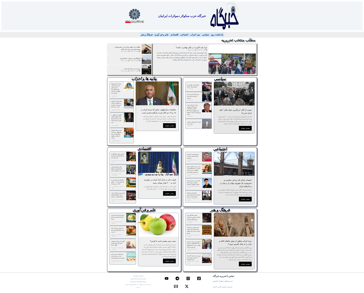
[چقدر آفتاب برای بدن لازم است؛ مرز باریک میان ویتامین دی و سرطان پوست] (131, 256)
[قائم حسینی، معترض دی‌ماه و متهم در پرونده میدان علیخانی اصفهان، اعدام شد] (207, 183)
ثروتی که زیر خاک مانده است (132, 68)
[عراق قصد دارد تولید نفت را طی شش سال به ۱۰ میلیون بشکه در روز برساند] (131, 182)
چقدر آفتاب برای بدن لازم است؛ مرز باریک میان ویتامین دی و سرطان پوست (117, 256)
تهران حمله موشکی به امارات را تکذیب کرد (194, 123)
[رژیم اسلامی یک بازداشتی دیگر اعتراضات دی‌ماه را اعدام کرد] (207, 157)
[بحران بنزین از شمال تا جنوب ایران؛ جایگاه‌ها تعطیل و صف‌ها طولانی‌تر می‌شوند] (131, 195)
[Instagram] (188, 278)
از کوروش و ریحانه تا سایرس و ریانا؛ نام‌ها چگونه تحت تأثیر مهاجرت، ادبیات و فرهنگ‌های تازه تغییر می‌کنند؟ (194, 244)
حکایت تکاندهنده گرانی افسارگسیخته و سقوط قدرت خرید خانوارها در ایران (117, 168)
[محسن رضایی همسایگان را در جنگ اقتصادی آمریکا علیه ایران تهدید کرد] (131, 156)
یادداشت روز (217, 34)
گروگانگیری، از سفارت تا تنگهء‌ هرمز (130, 58)
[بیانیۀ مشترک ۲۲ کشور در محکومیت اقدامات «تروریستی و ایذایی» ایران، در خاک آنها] (129, 103)
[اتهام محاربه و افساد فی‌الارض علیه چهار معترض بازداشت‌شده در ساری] (207, 195)
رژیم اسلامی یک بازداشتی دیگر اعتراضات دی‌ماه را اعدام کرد (193, 156)
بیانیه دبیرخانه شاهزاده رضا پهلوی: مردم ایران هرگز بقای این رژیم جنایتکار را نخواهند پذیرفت (116, 134)
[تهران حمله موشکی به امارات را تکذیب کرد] (207, 124)
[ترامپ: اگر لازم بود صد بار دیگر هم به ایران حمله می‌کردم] (207, 97)
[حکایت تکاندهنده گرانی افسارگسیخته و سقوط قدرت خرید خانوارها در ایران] (131, 169)
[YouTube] (167, 278)
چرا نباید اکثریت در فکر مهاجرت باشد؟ (191, 47)
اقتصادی (174, 34)
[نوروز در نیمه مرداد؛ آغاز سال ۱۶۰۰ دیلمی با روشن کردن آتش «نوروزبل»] (207, 258)
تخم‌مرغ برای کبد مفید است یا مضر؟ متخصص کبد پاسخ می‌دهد (117, 217)
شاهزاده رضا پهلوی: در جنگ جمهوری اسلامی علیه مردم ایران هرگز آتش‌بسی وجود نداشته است (116, 118)
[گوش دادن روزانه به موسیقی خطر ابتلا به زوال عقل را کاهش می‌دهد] (131, 243)
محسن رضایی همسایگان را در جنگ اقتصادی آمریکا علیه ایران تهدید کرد (117, 155)
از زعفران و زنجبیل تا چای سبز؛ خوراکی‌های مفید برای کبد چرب (117, 230)
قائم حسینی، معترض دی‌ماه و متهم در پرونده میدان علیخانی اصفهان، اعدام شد (193, 182)
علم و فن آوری (161, 34)
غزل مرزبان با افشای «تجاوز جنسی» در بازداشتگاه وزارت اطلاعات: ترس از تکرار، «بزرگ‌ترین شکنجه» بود (193, 169)
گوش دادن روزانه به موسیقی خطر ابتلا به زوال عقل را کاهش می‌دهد (118, 243)
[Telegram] (177, 278)
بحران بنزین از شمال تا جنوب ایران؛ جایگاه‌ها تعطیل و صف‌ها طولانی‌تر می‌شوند (118, 194)
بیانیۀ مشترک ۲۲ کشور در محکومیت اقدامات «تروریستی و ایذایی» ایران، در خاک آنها (116, 104)
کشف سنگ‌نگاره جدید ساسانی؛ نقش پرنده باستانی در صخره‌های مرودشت (193, 217)
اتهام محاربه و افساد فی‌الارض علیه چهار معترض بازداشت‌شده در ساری (193, 194)
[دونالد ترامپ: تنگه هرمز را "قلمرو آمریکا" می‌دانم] (207, 86)
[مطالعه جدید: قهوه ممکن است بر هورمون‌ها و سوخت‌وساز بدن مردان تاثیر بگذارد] (146, 49)
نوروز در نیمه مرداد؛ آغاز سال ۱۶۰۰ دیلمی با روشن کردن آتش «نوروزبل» (194, 257)
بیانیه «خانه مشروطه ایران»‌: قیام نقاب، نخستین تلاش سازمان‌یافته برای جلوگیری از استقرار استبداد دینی (116, 88)
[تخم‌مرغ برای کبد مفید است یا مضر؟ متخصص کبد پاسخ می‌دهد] (131, 217)
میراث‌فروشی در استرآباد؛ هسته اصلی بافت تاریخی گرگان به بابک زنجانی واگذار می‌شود (193, 230)
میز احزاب (195, 34)
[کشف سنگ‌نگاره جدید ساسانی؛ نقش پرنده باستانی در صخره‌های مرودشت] (207, 217)
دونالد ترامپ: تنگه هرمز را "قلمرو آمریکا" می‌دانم (193, 85)
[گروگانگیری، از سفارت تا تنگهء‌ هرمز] (146, 59)
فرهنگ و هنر (147, 34)
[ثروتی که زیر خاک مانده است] (146, 69)
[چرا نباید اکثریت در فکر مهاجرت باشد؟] (232, 59)
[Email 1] (176, 286)
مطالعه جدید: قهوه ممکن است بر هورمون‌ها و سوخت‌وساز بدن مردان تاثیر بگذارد (127, 48)
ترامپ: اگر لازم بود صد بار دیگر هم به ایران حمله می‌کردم (193, 96)
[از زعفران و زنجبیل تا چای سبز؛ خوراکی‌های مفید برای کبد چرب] (131, 230)
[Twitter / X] (187, 286)
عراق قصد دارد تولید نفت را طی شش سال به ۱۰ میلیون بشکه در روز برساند (117, 181)
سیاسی (205, 34)
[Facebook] (199, 278)
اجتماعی (184, 34)
